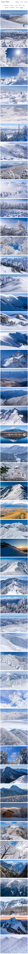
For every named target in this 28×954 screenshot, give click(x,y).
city (23, 5)
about (25, 2)
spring (6, 7)
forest (11, 5)
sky (20, 5)
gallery (17, 2)
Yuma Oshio (5, 2)
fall (17, 7)
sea (16, 5)
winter (21, 7)
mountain (6, 5)
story (21, 2)
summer (12, 7)
